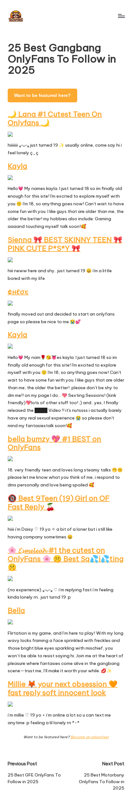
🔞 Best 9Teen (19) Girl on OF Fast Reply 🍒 (59, 502)
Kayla (17, 166)
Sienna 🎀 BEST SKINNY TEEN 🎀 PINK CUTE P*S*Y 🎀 (65, 244)
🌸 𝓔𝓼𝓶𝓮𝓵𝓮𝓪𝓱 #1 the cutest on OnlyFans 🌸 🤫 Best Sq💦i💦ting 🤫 (66, 559)
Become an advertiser (89, 737)
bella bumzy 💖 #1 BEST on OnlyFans (54, 443)
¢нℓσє (18, 291)
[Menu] (121, 16)
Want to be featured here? (42, 95)
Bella (16, 610)
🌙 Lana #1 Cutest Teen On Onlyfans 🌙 (55, 118)
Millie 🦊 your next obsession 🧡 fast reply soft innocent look (63, 688)
